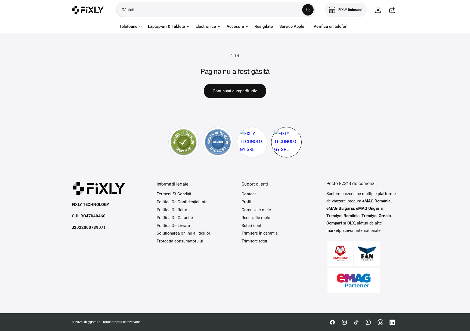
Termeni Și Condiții (174, 194)
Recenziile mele (256, 217)
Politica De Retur (172, 209)
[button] (392, 10)
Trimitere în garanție (260, 233)
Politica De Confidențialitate (182, 201)
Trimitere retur (254, 241)
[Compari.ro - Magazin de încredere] (183, 142)
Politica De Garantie (175, 217)
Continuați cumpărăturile (235, 91)
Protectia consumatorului (180, 241)
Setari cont (251, 225)
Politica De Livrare (173, 225)
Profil (246, 201)
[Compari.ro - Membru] (218, 142)
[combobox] (215, 10)
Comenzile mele (256, 209)
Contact (249, 194)
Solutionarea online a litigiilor (184, 233)
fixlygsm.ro (92, 322)
